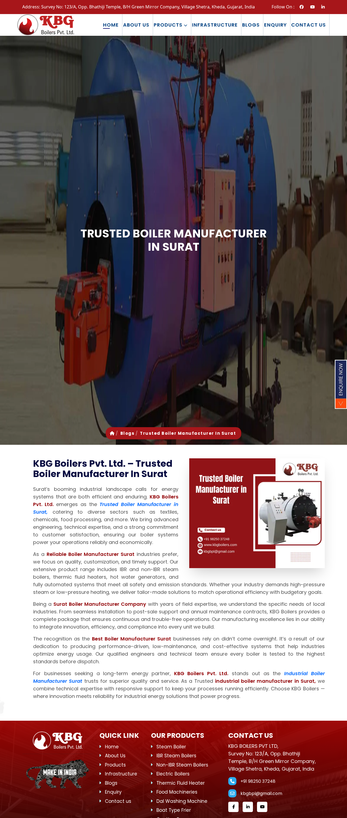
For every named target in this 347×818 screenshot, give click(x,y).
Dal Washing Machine (181, 801)
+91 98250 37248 (257, 781)
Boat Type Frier (173, 810)
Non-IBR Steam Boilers (182, 765)
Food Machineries (176, 792)
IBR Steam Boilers (176, 755)
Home (111, 25)
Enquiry (275, 25)
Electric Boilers (172, 774)
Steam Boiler (171, 746)
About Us (136, 25)
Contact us (308, 25)
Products (169, 25)
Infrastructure (215, 25)
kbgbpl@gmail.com (261, 793)
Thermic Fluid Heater (180, 783)
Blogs (251, 25)
